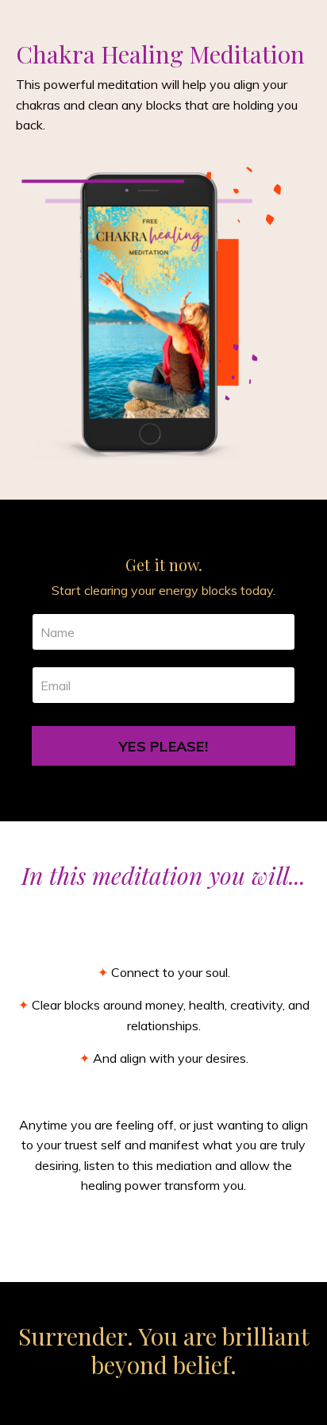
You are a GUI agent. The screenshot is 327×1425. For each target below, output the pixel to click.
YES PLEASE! (163, 746)
